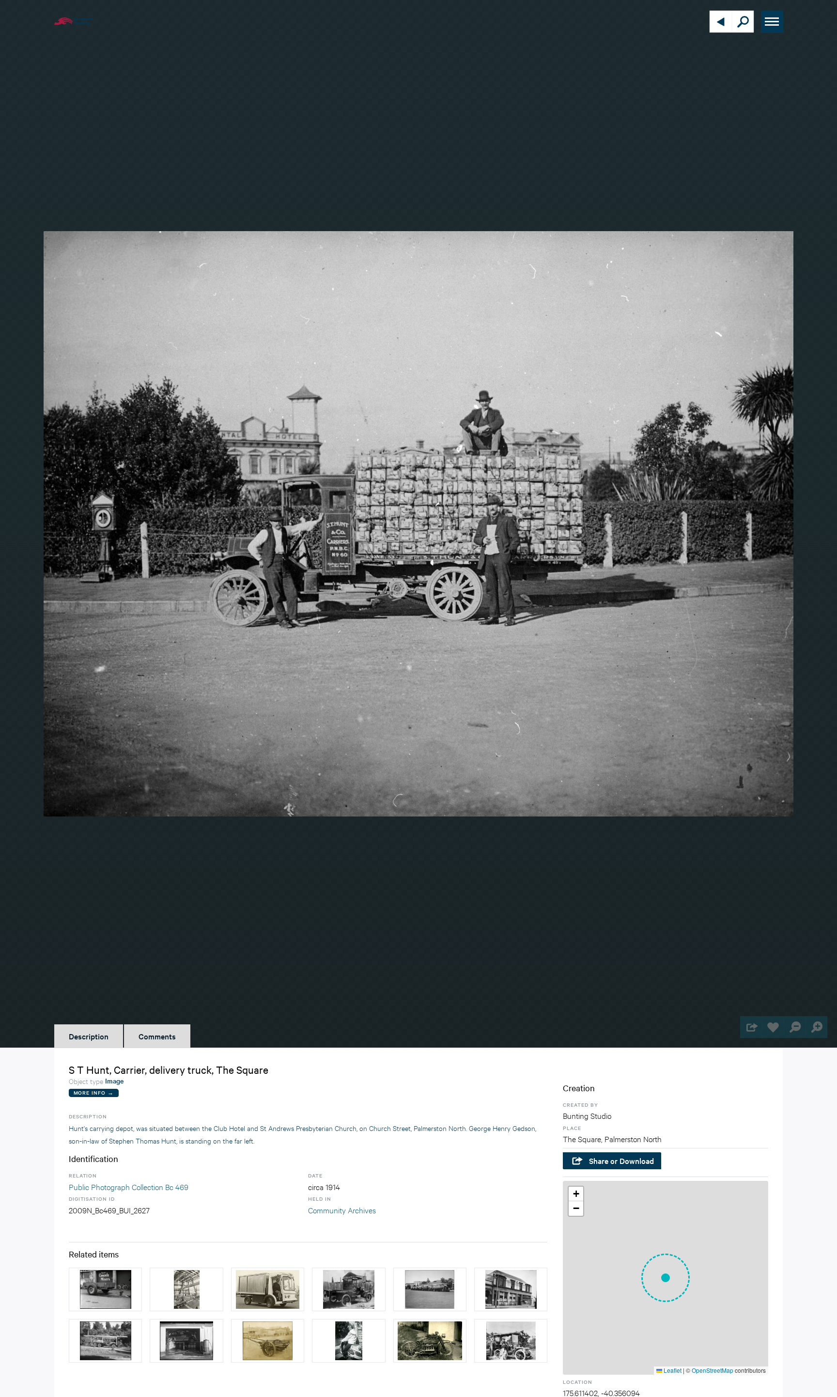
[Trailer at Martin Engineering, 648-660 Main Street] (105, 1289)
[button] (665, 1278)
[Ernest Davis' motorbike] (429, 1341)
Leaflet (672, 1370)
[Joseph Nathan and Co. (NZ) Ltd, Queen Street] (510, 1289)
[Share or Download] (751, 1027)
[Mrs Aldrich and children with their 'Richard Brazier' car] (510, 1341)
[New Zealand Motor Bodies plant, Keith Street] (186, 1289)
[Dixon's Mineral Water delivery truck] (348, 1289)
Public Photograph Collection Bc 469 (128, 1186)
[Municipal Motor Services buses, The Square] (429, 1289)
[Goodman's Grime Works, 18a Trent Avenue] (186, 1341)
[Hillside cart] (267, 1341)
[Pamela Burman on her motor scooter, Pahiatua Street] (348, 1341)
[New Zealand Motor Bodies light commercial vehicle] (267, 1289)
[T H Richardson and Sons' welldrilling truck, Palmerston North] (105, 1341)
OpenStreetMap (712, 1370)
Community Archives (342, 1210)
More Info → (94, 1092)
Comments (157, 1036)
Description (88, 1036)
